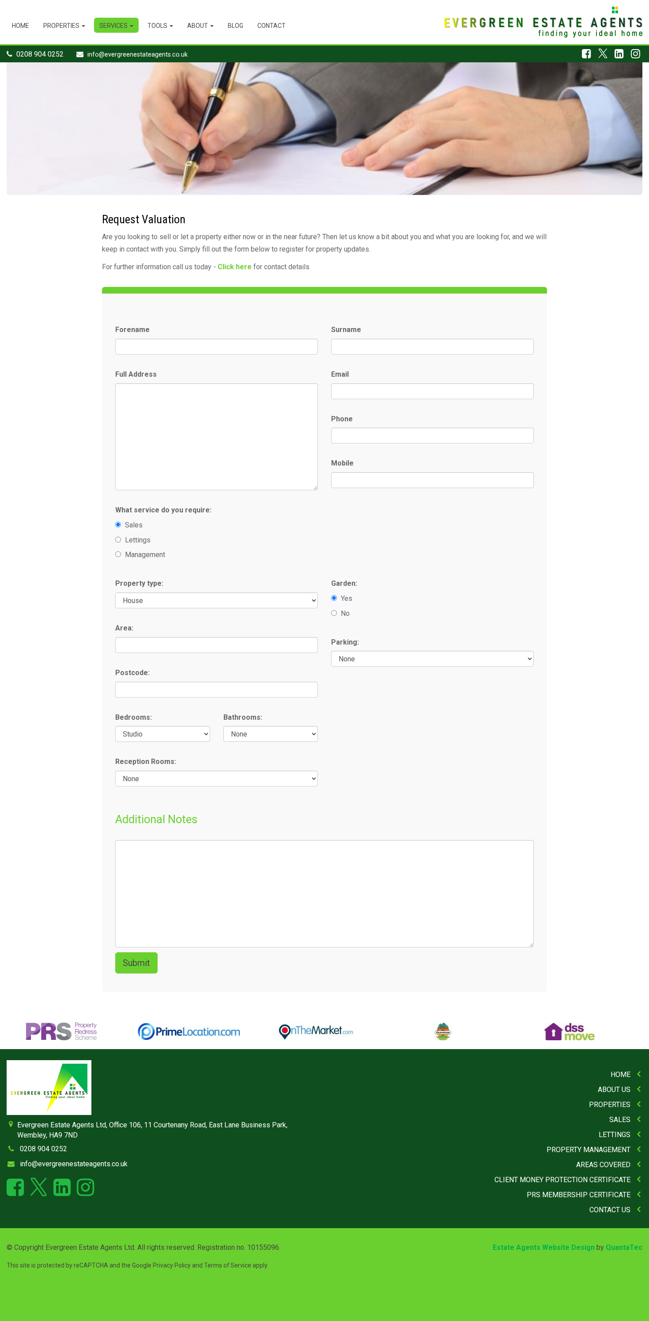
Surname (346, 329)
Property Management (588, 1149)
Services (114, 25)
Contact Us (609, 1210)
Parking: (345, 642)
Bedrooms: (133, 717)
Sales (619, 1119)
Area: (124, 628)
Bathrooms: (242, 717)
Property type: (139, 583)
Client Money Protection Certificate (562, 1180)
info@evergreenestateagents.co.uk (137, 54)
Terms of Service (227, 1265)
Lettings (614, 1134)
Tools (158, 25)
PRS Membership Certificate (578, 1195)
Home (20, 25)
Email (340, 374)
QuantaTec (624, 1247)
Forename (132, 329)
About (198, 25)
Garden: (344, 583)
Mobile (342, 463)
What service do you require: (163, 510)
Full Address (136, 374)
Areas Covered (603, 1165)
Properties (62, 25)
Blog (235, 25)
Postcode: (132, 672)
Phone (342, 419)
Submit (136, 963)
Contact (271, 25)
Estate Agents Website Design (544, 1247)
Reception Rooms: (145, 761)
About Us (614, 1089)
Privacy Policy (172, 1265)
